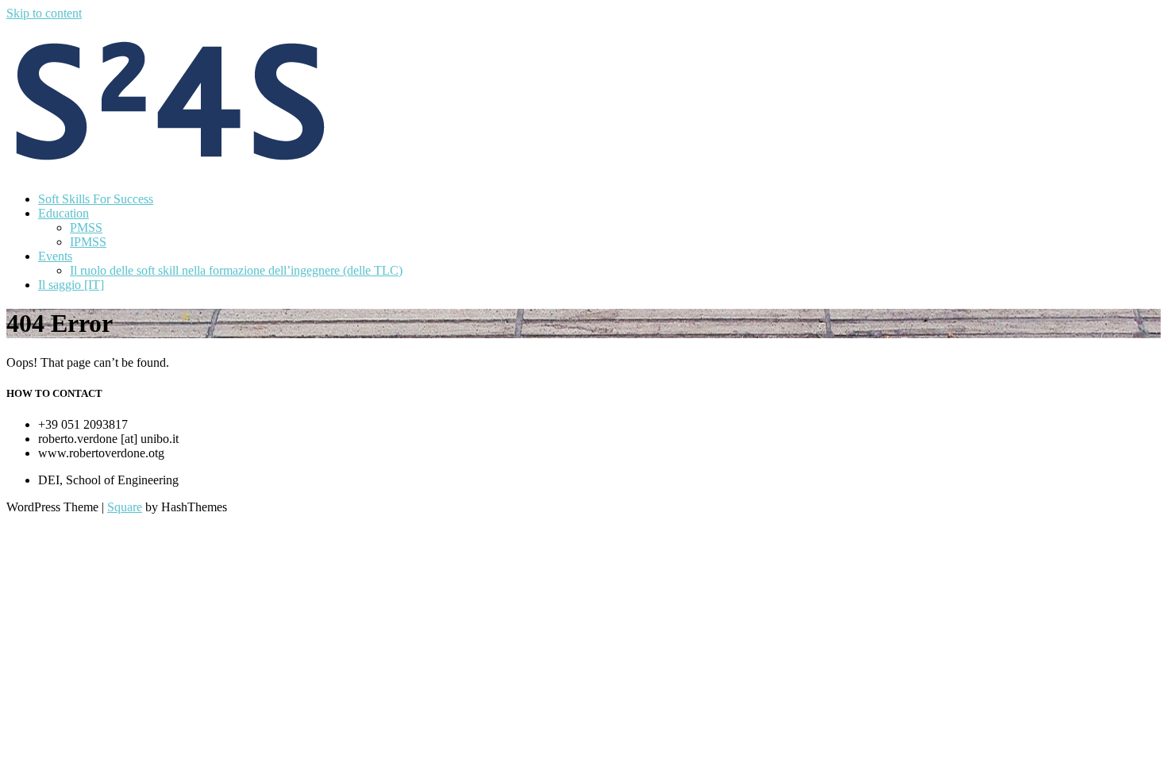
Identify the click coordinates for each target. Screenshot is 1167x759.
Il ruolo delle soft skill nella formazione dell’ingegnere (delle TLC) (236, 270)
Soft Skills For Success (95, 199)
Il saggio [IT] (71, 284)
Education (63, 213)
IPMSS (88, 242)
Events (55, 256)
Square (124, 507)
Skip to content (44, 13)
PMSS (86, 227)
